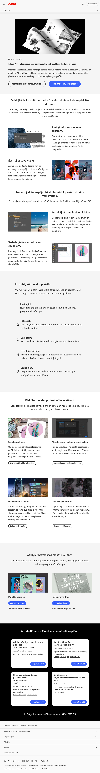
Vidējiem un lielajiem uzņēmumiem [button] (17, 731)
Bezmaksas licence (17, 603)
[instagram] (27, 761)
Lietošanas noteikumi (46, 765)
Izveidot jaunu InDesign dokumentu (67, 463)
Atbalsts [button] (7, 742)
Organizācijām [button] (9, 737)
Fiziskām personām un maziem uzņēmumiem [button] (20, 726)
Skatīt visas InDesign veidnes (63, 608)
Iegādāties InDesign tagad (65, 83)
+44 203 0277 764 (68, 714)
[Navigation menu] (3, 4)
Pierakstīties (92, 4)
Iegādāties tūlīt (79, 702)
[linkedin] (36, 761)
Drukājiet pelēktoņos (62, 526)
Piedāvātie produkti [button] (11, 753)
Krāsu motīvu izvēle (17, 526)
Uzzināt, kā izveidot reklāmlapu (22, 463)
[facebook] (23, 761)
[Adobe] (12, 4)
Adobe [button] (6, 747)
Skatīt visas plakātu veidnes (19, 608)
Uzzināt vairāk (75, 657)
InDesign (6, 10)
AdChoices (47, 769)
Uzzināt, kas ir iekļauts (61, 657)
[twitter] (32, 761)
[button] (83, 4)
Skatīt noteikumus (19, 695)
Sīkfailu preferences (60, 765)
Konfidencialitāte (33, 765)
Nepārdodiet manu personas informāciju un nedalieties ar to (22, 769)
